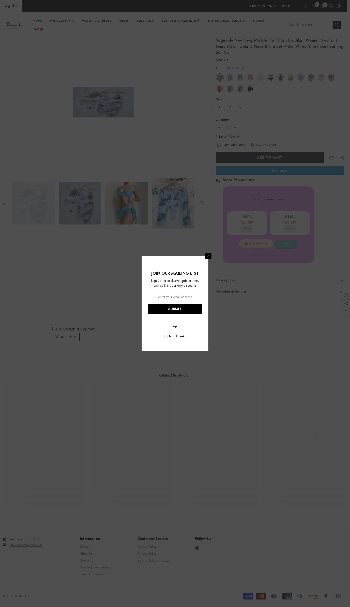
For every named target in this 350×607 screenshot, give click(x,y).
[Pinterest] (175, 326)
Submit (175, 309)
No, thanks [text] (177, 336)
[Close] (208, 256)
